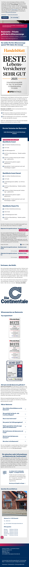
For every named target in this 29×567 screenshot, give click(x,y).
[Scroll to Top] (26, 562)
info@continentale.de (20, 561)
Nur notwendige (14, 17)
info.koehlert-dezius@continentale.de (14, 523)
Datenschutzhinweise (13, 14)
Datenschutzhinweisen (10, 12)
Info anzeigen (14, 251)
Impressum (4, 14)
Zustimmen (5, 17)
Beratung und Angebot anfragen (16, 483)
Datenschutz (15, 9)
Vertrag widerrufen (19, 564)
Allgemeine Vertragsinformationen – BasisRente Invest (14, 228)
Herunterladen (22, 230)
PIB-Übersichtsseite (17, 448)
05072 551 (8, 521)
